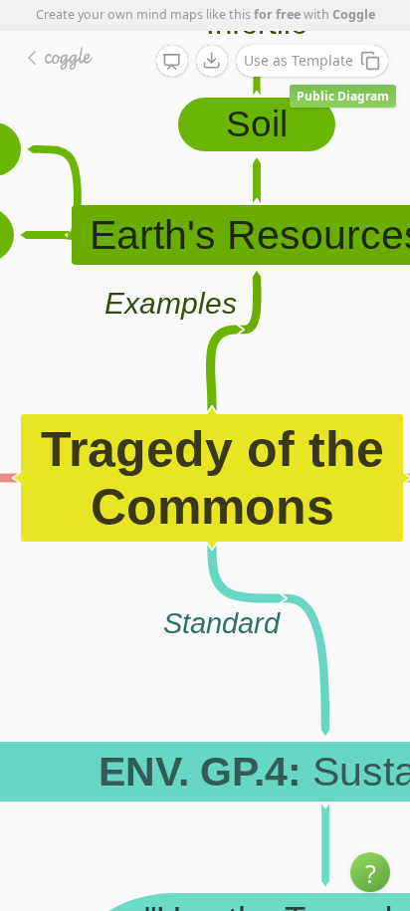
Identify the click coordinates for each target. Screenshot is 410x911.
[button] (370, 872)
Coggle (353, 14)
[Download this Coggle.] (212, 61)
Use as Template (298, 60)
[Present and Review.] (172, 62)
